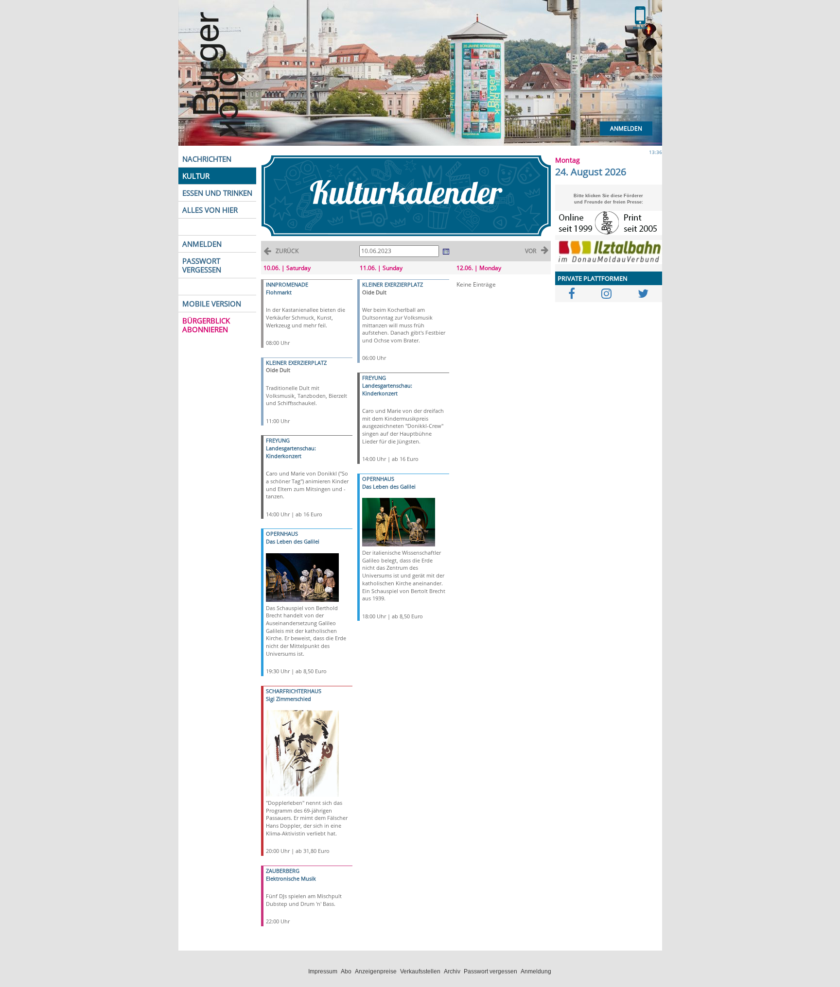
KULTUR (196, 176)
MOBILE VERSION (211, 303)
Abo (346, 971)
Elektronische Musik (291, 878)
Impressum (322, 971)
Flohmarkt (279, 292)
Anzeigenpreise (376, 971)
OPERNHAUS (282, 533)
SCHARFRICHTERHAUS (293, 691)
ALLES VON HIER (210, 210)
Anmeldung (536, 971)
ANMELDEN (202, 244)
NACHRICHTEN (206, 159)
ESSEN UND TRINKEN (217, 193)
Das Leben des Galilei (292, 541)
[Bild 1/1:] (302, 576)
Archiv (452, 971)
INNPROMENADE (287, 284)
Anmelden (626, 128)
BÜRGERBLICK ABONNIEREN (206, 325)
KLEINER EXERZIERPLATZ (296, 362)
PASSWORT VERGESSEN (201, 265)
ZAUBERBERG (282, 870)
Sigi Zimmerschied (288, 698)
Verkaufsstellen (420, 971)
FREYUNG (278, 440)
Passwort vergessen (490, 971)
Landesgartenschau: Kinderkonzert (291, 451)
